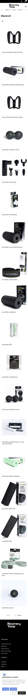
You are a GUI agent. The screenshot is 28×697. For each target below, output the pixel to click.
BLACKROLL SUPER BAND (9, 214)
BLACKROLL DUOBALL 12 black (10, 149)
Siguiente (19, 615)
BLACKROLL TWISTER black (10, 377)
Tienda (14, 9)
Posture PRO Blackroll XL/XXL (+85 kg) (12, 117)
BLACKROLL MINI (7, 541)
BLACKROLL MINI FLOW (8, 508)
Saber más (21, 692)
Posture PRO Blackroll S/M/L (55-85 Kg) (12, 52)
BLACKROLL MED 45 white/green (11, 476)
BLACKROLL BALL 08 (8, 607)
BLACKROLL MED (7, 344)
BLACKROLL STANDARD (9, 312)
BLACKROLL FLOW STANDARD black (12, 247)
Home (8, 9)
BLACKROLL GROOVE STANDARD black (13, 84)
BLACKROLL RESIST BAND (9, 279)
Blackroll (20, 9)
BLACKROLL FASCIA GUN (9, 182)
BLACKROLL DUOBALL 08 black (10, 409)
